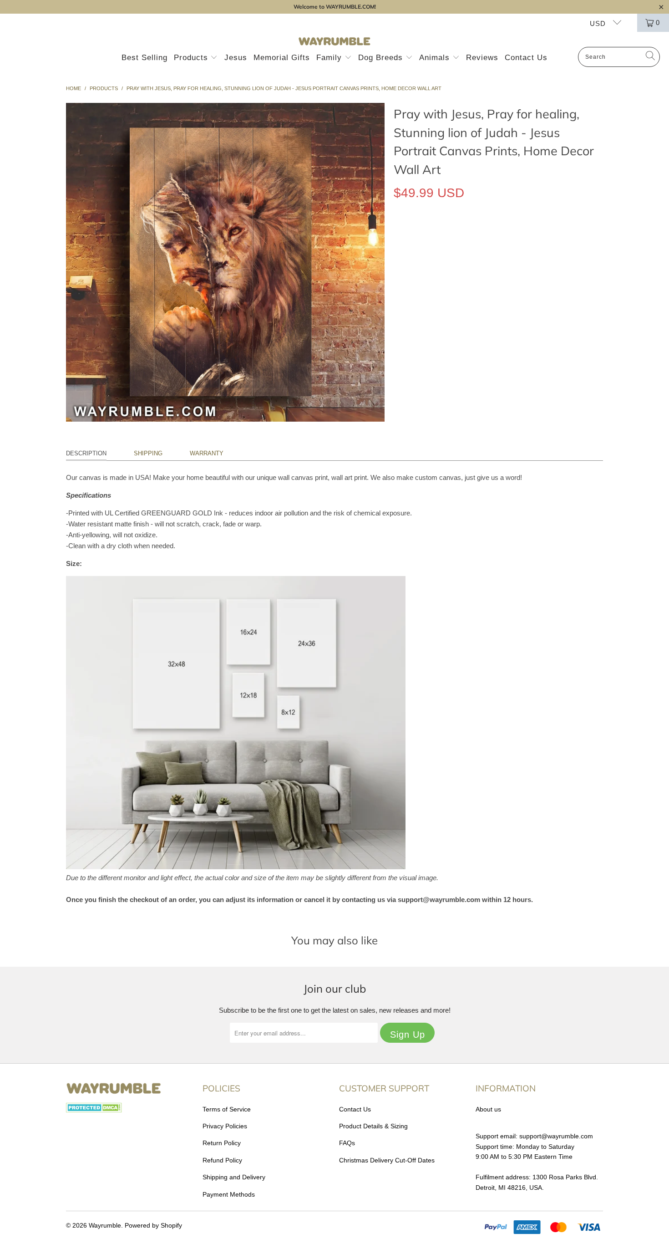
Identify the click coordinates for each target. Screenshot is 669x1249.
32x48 (498, 234)
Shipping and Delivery (234, 1177)
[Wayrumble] (334, 41)
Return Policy (222, 1143)
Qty (398, 261)
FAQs (347, 1143)
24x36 (468, 234)
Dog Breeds (381, 57)
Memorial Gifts (281, 57)
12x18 (407, 234)
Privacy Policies (225, 1126)
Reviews (482, 57)
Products (192, 57)
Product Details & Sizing (373, 1126)
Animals (435, 57)
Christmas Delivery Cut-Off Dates (387, 1160)
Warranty (206, 453)
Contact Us (526, 57)
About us (488, 1109)
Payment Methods (229, 1194)
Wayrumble (105, 1225)
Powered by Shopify (153, 1225)
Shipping (148, 453)
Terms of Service (227, 1109)
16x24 (437, 234)
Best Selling (144, 57)
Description (86, 453)
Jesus (235, 57)
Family (330, 57)
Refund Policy (222, 1160)
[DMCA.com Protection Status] (94, 1110)
